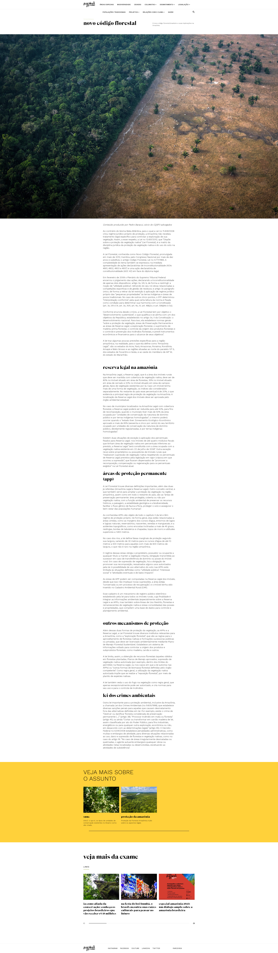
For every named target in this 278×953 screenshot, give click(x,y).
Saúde (170, 12)
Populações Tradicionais (114, 12)
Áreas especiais (107, 5)
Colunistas (150, 5)
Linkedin (146, 948)
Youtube (135, 948)
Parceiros (177, 948)
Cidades (137, 5)
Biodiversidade (124, 5)
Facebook (124, 948)
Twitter (156, 948)
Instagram (112, 948)
